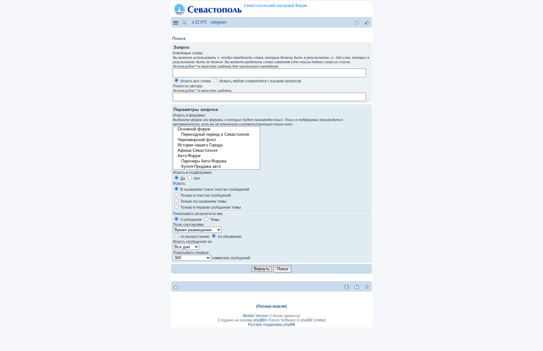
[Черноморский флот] (216, 140)
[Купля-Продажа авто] (216, 166)
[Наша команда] (346, 286)
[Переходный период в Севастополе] (216, 134)
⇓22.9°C (199, 22)
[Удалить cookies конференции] (366, 286)
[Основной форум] (216, 129)
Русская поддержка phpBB (271, 324)
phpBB (259, 320)
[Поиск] (184, 22)
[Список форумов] (176, 286)
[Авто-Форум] (216, 156)
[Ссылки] (175, 22)
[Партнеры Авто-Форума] (216, 161)
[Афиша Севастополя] (216, 150)
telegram (219, 22)
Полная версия (271, 306)
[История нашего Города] (216, 145)
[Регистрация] (366, 22)
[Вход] (356, 22)
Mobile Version (255, 316)
